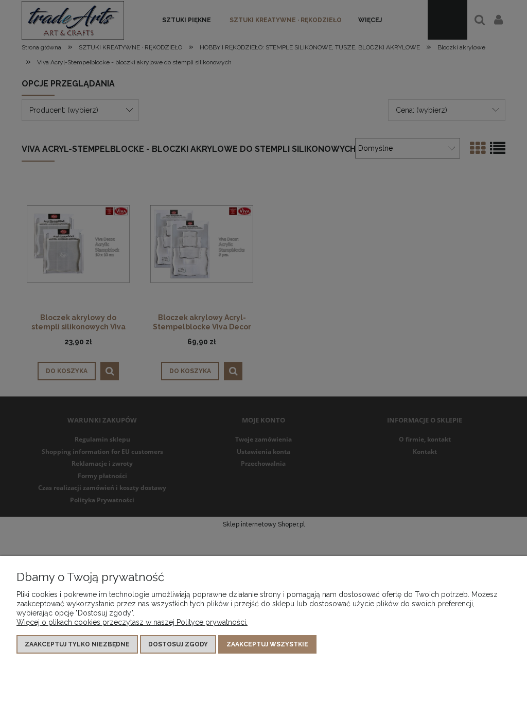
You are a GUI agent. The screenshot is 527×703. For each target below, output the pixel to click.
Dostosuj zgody (178, 644)
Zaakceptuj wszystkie (267, 644)
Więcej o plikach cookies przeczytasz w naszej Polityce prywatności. (132, 622)
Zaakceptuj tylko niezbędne (77, 644)
